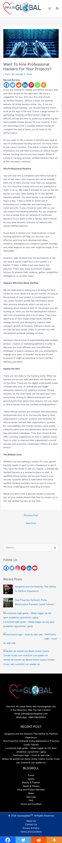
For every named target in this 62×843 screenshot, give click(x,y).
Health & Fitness (31, 786)
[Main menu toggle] (49, 8)
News (31, 793)
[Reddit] (19, 85)
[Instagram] (17, 568)
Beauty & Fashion (31, 782)
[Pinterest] (31, 85)
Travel (31, 775)
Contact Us (31, 824)
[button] (57, 8)
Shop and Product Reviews (31, 789)
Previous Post (31, 515)
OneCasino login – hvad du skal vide (31, 755)
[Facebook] (6, 85)
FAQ (31, 800)
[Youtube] (34, 568)
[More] (43, 85)
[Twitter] (12, 85)
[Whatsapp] (37, 85)
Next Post (31, 523)
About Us (31, 821)
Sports (31, 779)
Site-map (31, 797)
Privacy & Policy (31, 828)
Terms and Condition (31, 804)
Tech (7, 74)
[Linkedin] (25, 85)
